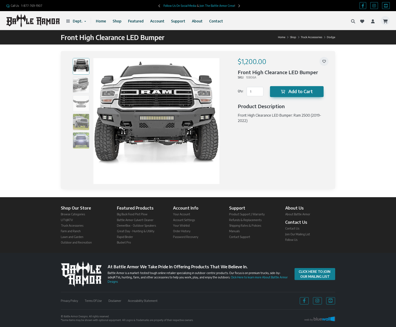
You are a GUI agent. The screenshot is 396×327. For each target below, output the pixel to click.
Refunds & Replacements (245, 220)
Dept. (78, 21)
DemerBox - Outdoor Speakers (136, 225)
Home (101, 21)
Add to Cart (300, 91)
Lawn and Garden (72, 237)
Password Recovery (185, 237)
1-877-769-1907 (31, 5)
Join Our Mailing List (297, 234)
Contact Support (239, 237)
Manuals (234, 231)
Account (157, 21)
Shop (117, 21)
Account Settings (184, 220)
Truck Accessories (311, 37)
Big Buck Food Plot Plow (132, 214)
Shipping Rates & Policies (245, 225)
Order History (181, 231)
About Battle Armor (297, 214)
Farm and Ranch (71, 231)
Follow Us (291, 239)
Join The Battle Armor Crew (217, 5)
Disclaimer (114, 300)
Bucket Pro (124, 242)
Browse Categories (73, 214)
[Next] (239, 5)
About (197, 21)
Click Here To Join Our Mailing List (315, 274)
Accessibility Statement (143, 300)
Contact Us (292, 228)
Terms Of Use (93, 300)
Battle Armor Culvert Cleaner (135, 220)
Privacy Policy (69, 300)
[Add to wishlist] (324, 61)
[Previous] (159, 5)
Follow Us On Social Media (180, 5)
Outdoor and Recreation (76, 242)
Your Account (181, 214)
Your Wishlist (181, 225)
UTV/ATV (67, 220)
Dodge (331, 37)
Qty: (240, 91)
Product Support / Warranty (247, 214)
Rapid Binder (125, 237)
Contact (216, 21)
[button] (353, 20)
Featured (136, 21)
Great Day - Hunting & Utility (135, 231)
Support (178, 21)
